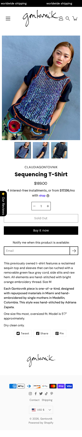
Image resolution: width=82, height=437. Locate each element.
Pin (62, 333)
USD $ (40, 410)
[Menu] (8, 19)
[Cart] (75, 18)
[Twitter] (41, 393)
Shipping (47, 400)
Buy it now (41, 230)
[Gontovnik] (41, 18)
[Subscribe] (74, 250)
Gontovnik (46, 418)
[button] (68, 18)
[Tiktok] (46, 393)
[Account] (61, 18)
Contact (34, 400)
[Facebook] (35, 393)
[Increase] (48, 206)
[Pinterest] (51, 393)
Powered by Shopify (41, 422)
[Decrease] (34, 206)
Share (44, 333)
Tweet (25, 333)
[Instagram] (30, 393)
